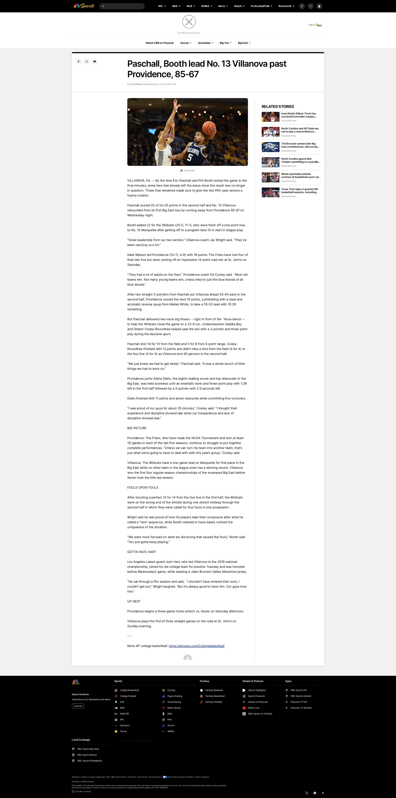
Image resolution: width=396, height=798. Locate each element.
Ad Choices (142, 777)
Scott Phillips (135, 84)
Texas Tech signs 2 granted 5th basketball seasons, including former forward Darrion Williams (299, 191)
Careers (84, 777)
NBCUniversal (88, 782)
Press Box (132, 777)
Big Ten (224, 42)
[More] (302, 6)
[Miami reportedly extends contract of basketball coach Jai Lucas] (271, 177)
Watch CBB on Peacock (160, 42)
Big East (243, 42)
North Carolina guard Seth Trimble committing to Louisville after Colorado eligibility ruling (299, 160)
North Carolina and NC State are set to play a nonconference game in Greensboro (300, 130)
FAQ (108, 777)
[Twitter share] (87, 61)
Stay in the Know (80, 694)
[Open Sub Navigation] (165, 6)
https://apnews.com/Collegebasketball (196, 646)
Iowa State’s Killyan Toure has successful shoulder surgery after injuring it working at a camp (300, 115)
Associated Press (288, 120)
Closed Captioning (97, 777)
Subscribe (78, 706)
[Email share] (95, 61)
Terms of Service (202, 777)
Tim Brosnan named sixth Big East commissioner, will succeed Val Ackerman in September (300, 145)
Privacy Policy (154, 777)
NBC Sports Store (119, 777)
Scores (184, 42)
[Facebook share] (78, 61)
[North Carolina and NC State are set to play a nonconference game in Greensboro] (271, 132)
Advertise (76, 777)
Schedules (204, 42)
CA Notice (189, 777)
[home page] (84, 6)
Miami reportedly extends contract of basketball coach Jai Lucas (300, 175)
